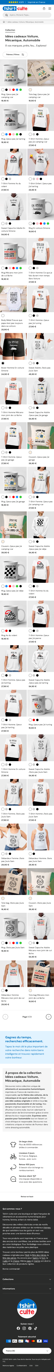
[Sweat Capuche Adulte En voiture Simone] (13, 206)
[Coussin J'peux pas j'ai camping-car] (13, 524)
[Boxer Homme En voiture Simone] (13, 346)
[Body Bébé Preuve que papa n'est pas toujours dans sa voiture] (13, 299)
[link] (11, 1016)
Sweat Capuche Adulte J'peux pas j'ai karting (39, 681)
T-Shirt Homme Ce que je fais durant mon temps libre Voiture (40, 275)
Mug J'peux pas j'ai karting (13, 139)
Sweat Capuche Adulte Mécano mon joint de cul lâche (40, 950)
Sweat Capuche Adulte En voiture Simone (13, 229)
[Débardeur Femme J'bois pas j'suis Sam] (13, 837)
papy (29, 1261)
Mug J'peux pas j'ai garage (13, 501)
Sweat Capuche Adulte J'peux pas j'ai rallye (39, 548)
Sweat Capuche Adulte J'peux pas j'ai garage (39, 414)
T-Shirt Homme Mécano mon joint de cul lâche (12, 414)
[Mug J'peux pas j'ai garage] (13, 480)
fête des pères (9, 1258)
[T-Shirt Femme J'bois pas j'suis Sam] (13, 792)
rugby (5, 1261)
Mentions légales (8, 1365)
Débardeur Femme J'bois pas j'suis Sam (12, 860)
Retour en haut (27, 1196)
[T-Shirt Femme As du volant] (13, 162)
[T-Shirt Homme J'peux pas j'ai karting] (13, 703)
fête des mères (39, 1255)
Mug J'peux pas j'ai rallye (12, 590)
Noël (27, 1255)
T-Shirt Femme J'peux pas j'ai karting (13, 681)
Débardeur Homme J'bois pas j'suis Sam (40, 860)
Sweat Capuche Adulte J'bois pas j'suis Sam (39, 770)
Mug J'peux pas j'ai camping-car (9, 96)
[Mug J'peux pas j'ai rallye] (13, 569)
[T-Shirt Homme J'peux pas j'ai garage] (13, 435)
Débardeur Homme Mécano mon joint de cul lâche (12, 998)
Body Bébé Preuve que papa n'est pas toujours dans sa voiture (12, 323)
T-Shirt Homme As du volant (38, 592)
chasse (16, 1261)
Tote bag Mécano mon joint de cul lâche (39, 996)
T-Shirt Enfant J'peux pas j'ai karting (40, 185)
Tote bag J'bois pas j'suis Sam (12, 904)
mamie (37, 1261)
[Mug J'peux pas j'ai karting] (13, 117)
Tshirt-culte (12, 1359)
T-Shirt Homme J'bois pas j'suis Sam (40, 815)
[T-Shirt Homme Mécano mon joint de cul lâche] (13, 391)
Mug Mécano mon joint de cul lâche (12, 274)
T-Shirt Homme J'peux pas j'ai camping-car (39, 140)
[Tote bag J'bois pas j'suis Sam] (13, 881)
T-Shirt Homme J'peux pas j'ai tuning (39, 322)
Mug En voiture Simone (39, 228)
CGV (36, 1365)
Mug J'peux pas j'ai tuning (40, 724)
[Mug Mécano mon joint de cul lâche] (13, 251)
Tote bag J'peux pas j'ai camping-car (39, 96)
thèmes (46, 1227)
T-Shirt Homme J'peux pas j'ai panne (39, 637)
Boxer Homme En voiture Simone (12, 369)
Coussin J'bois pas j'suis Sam (40, 904)
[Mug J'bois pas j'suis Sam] (13, 926)
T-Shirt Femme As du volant (11, 185)
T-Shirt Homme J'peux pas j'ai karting (11, 726)
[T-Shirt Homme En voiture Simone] (13, 747)
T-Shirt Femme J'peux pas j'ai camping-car (41, 503)
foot (43, 1258)
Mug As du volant (9, 635)
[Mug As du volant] (13, 614)
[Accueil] (4, 22)
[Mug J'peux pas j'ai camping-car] (13, 73)
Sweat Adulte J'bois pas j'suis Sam (39, 369)
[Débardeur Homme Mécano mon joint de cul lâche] (13, 973)
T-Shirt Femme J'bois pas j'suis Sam (13, 815)
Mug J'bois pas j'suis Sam (12, 947)
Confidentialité (22, 1365)
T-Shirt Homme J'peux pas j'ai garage (11, 458)
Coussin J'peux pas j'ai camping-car (11, 548)
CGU (31, 1365)
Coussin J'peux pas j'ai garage (39, 458)
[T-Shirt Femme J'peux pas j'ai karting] (13, 658)
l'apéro (36, 1258)
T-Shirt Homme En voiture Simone (13, 770)
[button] (44, 8)
